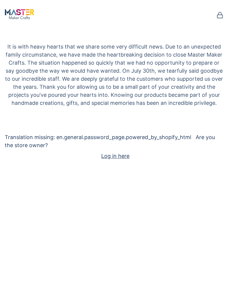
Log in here (115, 156)
